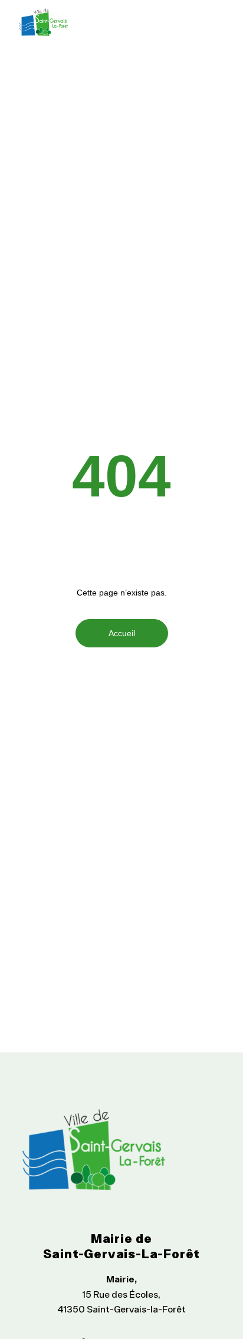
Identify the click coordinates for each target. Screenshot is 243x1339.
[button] (215, 21)
